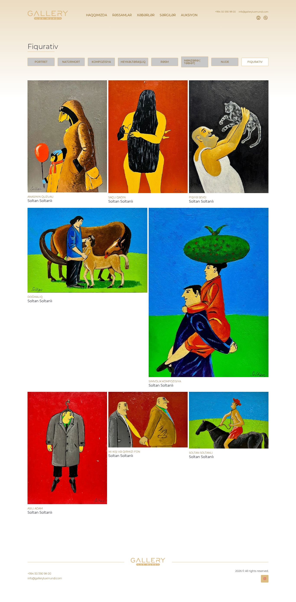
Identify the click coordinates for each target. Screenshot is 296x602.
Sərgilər (168, 15)
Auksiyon (189, 15)
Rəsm (165, 61)
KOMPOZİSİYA (101, 61)
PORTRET (41, 61)
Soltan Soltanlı (40, 201)
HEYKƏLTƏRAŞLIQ (133, 61)
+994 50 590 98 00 (225, 11)
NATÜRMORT (71, 61)
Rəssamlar (122, 15)
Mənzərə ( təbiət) (192, 62)
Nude (225, 61)
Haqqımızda (96, 15)
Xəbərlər (146, 15)
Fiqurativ (254, 61)
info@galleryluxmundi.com (253, 11)
